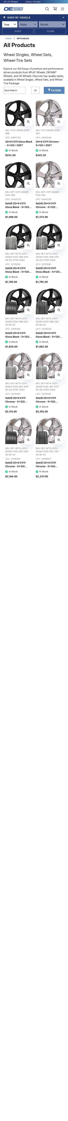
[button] (34, 17)
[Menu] (63, 8)
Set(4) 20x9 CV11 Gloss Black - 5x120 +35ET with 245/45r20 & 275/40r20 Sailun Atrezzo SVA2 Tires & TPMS (48, 279)
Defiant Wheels (32, 1)
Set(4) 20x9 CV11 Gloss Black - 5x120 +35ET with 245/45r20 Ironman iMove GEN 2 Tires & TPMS (48, 342)
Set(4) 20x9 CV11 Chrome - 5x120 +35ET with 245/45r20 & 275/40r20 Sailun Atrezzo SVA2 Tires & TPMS (48, 408)
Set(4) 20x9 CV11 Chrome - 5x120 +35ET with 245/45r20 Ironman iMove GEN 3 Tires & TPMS (17, 471)
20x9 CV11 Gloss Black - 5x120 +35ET (18, 143)
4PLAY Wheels (10, 1)
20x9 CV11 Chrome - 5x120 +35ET (48, 143)
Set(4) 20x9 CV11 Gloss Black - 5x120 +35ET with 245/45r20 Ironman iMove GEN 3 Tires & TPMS (17, 342)
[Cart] (55, 8)
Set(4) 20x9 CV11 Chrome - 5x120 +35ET (46, 207)
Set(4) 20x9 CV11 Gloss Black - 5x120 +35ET (17, 207)
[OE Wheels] (13, 9)
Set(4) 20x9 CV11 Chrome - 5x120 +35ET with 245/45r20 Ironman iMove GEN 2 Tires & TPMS (48, 471)
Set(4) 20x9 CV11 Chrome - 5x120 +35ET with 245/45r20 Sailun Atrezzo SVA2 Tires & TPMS (17, 407)
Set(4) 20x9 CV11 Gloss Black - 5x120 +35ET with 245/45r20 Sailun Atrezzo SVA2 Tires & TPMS (17, 277)
